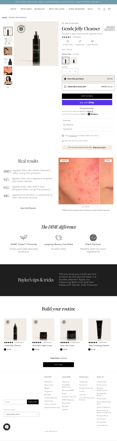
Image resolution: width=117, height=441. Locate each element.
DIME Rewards (68, 400)
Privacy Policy (103, 416)
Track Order (101, 399)
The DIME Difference (66, 386)
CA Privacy (101, 419)
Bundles (47, 395)
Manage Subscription (102, 389)
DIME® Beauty (53, 431)
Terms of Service (103, 407)
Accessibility (102, 425)
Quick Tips (66, 403)
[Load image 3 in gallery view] (8, 51)
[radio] (65, 60)
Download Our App (52, 407)
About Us (66, 382)
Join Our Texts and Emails (86, 399)
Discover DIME (68, 390)
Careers (65, 409)
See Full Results (28, 208)
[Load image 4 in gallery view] (8, 61)
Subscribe (32, 402)
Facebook (83, 385)
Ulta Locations (50, 404)
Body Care (48, 385)
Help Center (102, 382)
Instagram (83, 382)
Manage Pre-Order (102, 394)
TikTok (82, 391)
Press (64, 393)
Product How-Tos (69, 397)
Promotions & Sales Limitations (104, 411)
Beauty (47, 388)
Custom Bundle (50, 398)
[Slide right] (8, 87)
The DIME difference (58, 227)
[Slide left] (8, 23)
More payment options (87, 108)
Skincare (48, 382)
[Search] (99, 9)
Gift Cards (48, 401)
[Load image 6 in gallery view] (8, 80)
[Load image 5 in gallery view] (8, 70)
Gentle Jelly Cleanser (18, 17)
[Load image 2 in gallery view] (8, 41)
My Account (102, 385)
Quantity (65, 67)
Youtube (82, 395)
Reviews (65, 406)
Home (4, 17)
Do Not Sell (101, 422)
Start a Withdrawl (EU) (104, 403)
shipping (72, 135)
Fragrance (48, 391)
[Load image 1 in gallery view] (8, 31)
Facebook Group (86, 388)
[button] (14, 9)
